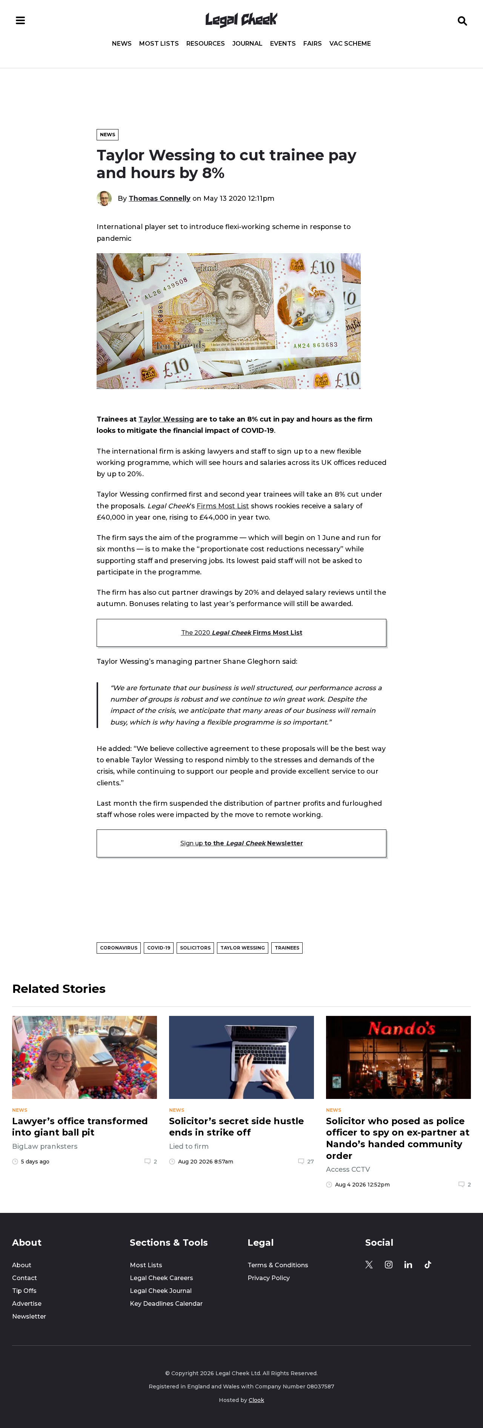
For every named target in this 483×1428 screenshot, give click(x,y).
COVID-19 (158, 948)
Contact (24, 1278)
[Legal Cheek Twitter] (369, 1264)
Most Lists (159, 44)
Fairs (312, 44)
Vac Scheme (350, 44)
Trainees (287, 948)
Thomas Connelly (160, 198)
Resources (205, 44)
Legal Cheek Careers (161, 1278)
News (122, 44)
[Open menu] (20, 20)
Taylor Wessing (166, 419)
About (21, 1265)
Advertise (27, 1303)
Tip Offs (24, 1290)
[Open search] (462, 20)
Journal (247, 44)
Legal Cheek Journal (161, 1290)
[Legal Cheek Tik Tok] (428, 1264)
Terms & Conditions (278, 1265)
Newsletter (29, 1316)
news (19, 1110)
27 (310, 1161)
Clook (256, 1400)
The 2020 (241, 632)
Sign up (241, 843)
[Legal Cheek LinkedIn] (408, 1264)
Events (283, 44)
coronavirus (118, 948)
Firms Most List (223, 506)
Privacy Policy (269, 1278)
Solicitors (195, 948)
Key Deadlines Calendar (166, 1303)
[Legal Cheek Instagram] (388, 1264)
